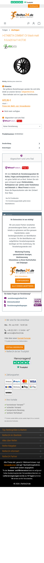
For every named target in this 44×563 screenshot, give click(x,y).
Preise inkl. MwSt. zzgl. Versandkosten (16, 106)
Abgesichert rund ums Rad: (15, 118)
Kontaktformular (23, 338)
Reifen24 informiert (10, 451)
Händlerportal (33, 6)
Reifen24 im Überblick (11, 435)
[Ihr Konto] (33, 23)
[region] (22, 66)
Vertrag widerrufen (14, 347)
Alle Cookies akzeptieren (22, 286)
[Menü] (5, 23)
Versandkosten (10, 465)
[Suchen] (28, 23)
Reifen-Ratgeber (9, 445)
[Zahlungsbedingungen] (21, 387)
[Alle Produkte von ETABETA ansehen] (10, 46)
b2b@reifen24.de (28, 92)
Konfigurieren (23, 281)
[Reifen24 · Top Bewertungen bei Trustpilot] (22, 2)
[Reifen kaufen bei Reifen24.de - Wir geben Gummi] (22, 15)
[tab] (21, 143)
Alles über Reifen (9, 440)
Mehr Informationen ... (22, 276)
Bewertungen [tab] (6, 148)
